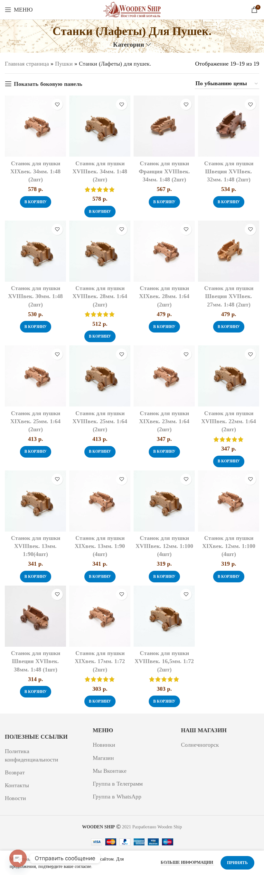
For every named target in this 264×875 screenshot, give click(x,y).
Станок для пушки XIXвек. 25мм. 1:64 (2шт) (35, 421)
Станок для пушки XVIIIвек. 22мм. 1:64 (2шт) (228, 421)
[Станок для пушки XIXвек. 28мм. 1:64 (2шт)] (164, 251)
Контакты (17, 785)
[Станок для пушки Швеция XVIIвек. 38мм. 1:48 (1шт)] (35, 616)
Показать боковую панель (48, 84)
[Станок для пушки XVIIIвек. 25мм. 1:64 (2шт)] (99, 375)
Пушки (64, 63)
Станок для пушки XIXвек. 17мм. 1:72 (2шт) (100, 661)
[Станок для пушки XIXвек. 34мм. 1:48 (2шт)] (35, 126)
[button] (35, 202)
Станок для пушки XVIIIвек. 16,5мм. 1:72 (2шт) (164, 661)
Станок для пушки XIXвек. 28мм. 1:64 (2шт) (164, 296)
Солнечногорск (200, 745)
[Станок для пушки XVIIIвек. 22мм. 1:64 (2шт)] (228, 375)
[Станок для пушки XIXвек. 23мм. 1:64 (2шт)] (164, 375)
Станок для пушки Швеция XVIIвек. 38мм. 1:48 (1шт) (35, 661)
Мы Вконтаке (110, 771)
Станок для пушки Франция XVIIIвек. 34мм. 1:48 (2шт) (164, 171)
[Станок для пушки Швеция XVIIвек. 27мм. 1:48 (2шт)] (228, 251)
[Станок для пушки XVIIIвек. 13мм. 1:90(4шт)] (35, 501)
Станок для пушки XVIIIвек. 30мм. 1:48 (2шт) (35, 296)
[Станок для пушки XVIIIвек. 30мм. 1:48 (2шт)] (35, 251)
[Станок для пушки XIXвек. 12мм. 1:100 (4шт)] (228, 501)
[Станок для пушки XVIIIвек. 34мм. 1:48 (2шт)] (99, 126)
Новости (15, 798)
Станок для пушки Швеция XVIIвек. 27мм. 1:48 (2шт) (228, 296)
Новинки (104, 745)
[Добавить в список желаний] (57, 104)
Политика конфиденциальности (31, 755)
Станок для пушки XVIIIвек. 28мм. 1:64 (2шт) (99, 296)
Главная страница (27, 63)
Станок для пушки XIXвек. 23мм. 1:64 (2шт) (164, 421)
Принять (237, 862)
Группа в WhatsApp (117, 796)
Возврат (15, 772)
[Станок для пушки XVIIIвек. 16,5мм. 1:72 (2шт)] (164, 616)
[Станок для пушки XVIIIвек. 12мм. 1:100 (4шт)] (164, 501)
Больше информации (187, 862)
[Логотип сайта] (132, 9)
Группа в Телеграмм (118, 783)
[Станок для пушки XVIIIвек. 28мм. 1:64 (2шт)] (99, 251)
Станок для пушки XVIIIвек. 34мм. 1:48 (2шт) (99, 171)
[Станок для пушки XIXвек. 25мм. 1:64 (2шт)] (35, 375)
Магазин (103, 758)
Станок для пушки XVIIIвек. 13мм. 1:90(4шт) (35, 546)
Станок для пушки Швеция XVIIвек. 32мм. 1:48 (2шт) (228, 171)
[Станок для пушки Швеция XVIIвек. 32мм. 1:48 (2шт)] (228, 126)
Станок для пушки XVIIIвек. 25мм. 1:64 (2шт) (99, 421)
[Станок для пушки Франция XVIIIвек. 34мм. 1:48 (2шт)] (164, 126)
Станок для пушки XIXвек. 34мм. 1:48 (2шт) (35, 171)
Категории (128, 44)
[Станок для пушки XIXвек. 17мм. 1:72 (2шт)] (99, 616)
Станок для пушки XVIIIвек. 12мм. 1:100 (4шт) (164, 546)
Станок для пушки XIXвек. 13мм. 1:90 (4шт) (100, 546)
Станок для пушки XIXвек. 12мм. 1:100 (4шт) (228, 546)
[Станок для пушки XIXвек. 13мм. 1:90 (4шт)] (99, 501)
